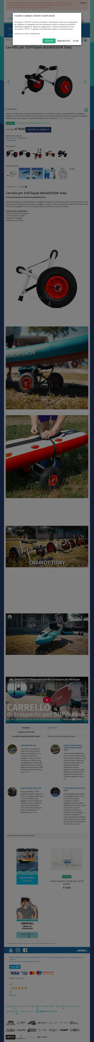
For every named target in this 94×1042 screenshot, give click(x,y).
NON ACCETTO (64, 41)
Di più (76, 41)
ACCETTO (49, 41)
